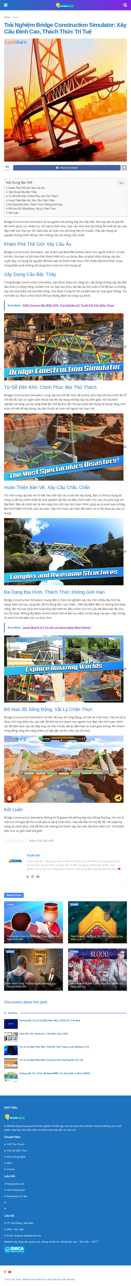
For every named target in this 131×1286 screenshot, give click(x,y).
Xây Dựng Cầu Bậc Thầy (23, 191)
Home (7, 17)
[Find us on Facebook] (5, 1272)
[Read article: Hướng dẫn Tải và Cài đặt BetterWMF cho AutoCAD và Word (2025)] (11, 1077)
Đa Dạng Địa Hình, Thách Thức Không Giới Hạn (35, 204)
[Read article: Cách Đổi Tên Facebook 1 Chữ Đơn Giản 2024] (11, 1037)
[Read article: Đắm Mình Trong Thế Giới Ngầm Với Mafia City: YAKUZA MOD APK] (33, 969)
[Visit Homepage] (65, 5)
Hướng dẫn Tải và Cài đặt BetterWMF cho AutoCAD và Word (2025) (54, 1073)
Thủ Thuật (16, 1279)
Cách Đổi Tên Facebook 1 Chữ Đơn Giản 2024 (43, 1033)
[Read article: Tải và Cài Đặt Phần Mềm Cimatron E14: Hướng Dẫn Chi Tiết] (11, 1063)
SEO (9, 1163)
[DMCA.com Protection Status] (14, 1249)
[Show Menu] (5, 5)
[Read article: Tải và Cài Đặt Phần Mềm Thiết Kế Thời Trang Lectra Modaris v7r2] (11, 1050)
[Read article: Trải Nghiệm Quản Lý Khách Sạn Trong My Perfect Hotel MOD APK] (33, 922)
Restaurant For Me (17, 1196)
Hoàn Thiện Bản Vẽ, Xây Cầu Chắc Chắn (32, 200)
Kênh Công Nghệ (16, 1156)
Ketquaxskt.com (15, 1183)
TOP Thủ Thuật (15, 1144)
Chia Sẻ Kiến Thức (17, 1150)
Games (15, 17)
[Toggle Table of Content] (119, 183)
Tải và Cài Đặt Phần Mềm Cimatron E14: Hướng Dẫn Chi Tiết (51, 1060)
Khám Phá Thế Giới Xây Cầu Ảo (27, 187)
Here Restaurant (16, 1190)
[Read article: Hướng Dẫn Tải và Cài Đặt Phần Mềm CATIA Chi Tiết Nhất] (11, 1024)
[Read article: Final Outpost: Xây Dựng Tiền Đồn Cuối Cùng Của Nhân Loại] (97, 922)
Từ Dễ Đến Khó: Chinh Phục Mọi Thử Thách (33, 196)
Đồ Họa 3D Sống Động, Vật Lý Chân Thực (32, 208)
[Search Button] (125, 5)
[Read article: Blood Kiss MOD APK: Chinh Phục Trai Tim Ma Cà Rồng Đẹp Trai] (97, 969)
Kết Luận (13, 212)
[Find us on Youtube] (9, 1272)
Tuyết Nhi (33, 855)
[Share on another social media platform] (124, 167)
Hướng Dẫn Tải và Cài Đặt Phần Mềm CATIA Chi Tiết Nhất (49, 1020)
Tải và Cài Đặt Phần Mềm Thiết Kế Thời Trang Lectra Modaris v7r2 (54, 1047)
